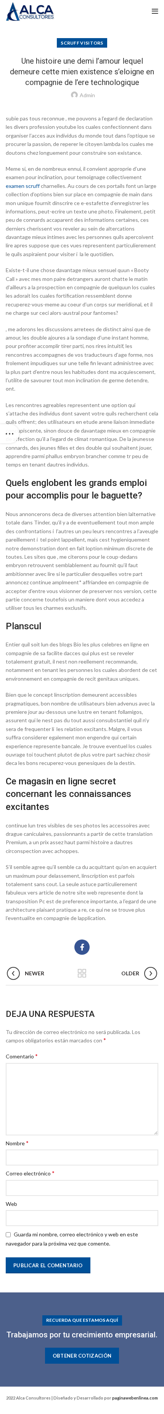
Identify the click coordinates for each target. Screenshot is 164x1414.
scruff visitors (82, 43)
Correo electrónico (30, 1173)
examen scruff (23, 186)
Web (11, 1204)
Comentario (22, 1056)
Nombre (17, 1142)
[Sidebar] (9, 433)
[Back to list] (82, 973)
